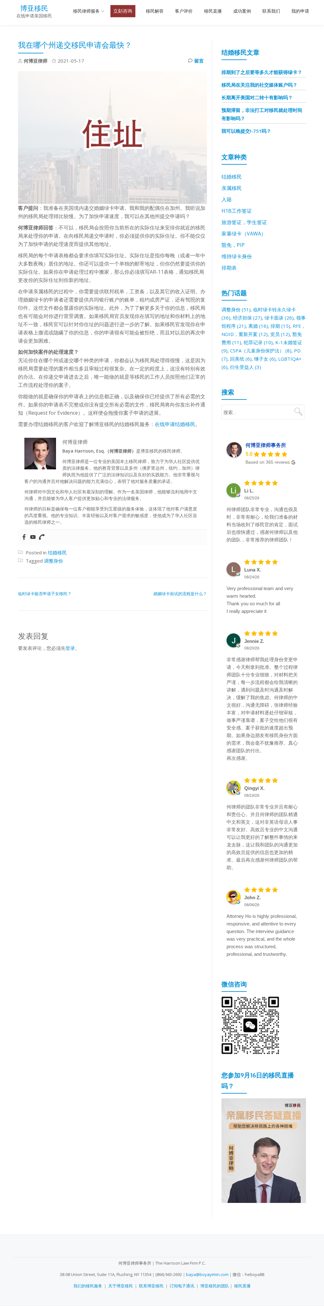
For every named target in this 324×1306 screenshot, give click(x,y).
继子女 (265, 359)
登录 (70, 648)
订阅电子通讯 (182, 1286)
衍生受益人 (245, 367)
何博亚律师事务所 (266, 445)
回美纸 (241, 359)
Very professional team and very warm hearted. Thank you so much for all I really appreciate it (260, 600)
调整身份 (53, 561)
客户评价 (184, 11)
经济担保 (247, 317)
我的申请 (300, 11)
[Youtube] (33, 537)
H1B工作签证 (236, 210)
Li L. (249, 490)
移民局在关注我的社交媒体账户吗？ (259, 85)
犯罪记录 (258, 342)
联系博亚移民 (151, 1286)
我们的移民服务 (87, 1286)
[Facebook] (24, 537)
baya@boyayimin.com (207, 1274)
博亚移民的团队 (214, 1286)
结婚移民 (57, 552)
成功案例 (242, 11)
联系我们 (271, 11)
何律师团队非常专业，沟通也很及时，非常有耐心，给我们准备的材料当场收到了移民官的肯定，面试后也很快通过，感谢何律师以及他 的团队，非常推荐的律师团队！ (262, 524)
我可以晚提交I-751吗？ (246, 131)
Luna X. (252, 569)
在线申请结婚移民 (175, 424)
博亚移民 (34, 8)
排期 (280, 326)
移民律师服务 (86, 11)
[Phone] (42, 537)
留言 (199, 61)
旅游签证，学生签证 (244, 222)
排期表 (229, 267)
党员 (280, 334)
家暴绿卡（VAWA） (243, 233)
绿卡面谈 (279, 317)
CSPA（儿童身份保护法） (260, 350)
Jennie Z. (254, 641)
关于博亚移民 (120, 1286)
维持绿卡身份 (236, 256)
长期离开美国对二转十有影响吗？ (257, 97)
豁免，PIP (233, 244)
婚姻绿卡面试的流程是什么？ (180, 593)
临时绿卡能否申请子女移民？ (45, 593)
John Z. (252, 897)
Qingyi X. (254, 788)
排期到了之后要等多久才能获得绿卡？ (261, 72)
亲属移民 (231, 188)
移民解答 (155, 11)
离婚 (258, 326)
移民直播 (213, 11)
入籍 (226, 199)
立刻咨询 (123, 11)
